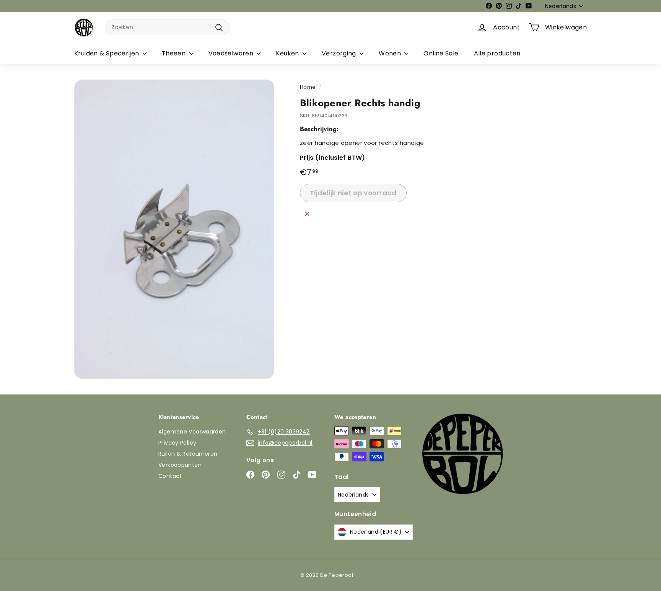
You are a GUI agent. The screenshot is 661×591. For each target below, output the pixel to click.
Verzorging (340, 53)
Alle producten (497, 53)
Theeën (174, 53)
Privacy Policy (177, 442)
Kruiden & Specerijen (107, 53)
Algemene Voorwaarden (192, 431)
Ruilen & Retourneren (188, 454)
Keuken (288, 53)
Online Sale (440, 53)
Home (308, 87)
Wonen (390, 53)
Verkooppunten (180, 465)
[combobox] (167, 27)
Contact (170, 476)
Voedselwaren (231, 53)
